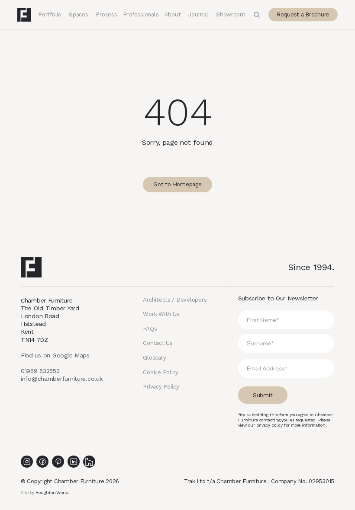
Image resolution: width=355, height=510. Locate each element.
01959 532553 (40, 370)
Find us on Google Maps (55, 355)
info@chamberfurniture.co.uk (61, 378)
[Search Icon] (256, 14)
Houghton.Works (52, 492)
